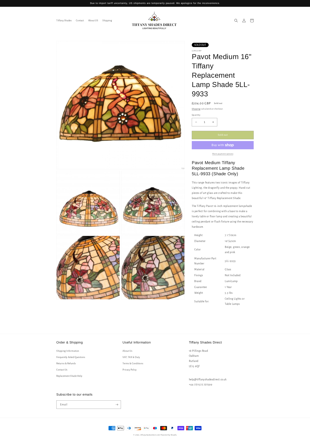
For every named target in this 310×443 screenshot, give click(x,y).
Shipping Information (67, 351)
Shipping (196, 109)
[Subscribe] (117, 404)
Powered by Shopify (169, 435)
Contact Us (61, 370)
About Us (127, 351)
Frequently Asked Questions (70, 357)
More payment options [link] (222, 154)
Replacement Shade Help (69, 376)
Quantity (196, 115)
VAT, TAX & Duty (131, 357)
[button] (236, 21)
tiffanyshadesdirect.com (150, 435)
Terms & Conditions (133, 363)
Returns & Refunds (66, 363)
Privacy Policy (130, 370)
